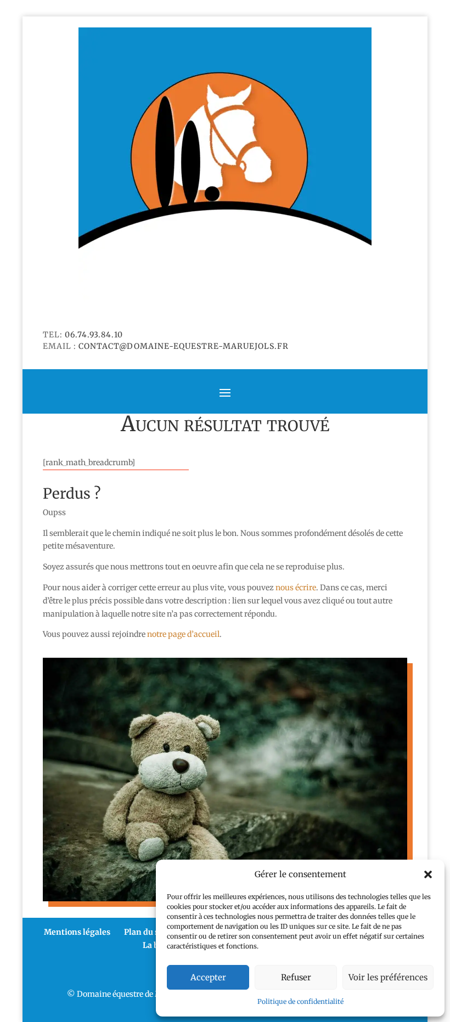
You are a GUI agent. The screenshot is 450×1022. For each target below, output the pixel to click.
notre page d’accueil (183, 634)
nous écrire (295, 587)
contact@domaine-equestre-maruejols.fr (183, 346)
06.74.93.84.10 (94, 335)
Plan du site (146, 932)
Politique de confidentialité (300, 1001)
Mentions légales (77, 932)
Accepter (208, 977)
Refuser (296, 977)
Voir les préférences (388, 977)
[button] (428, 874)
